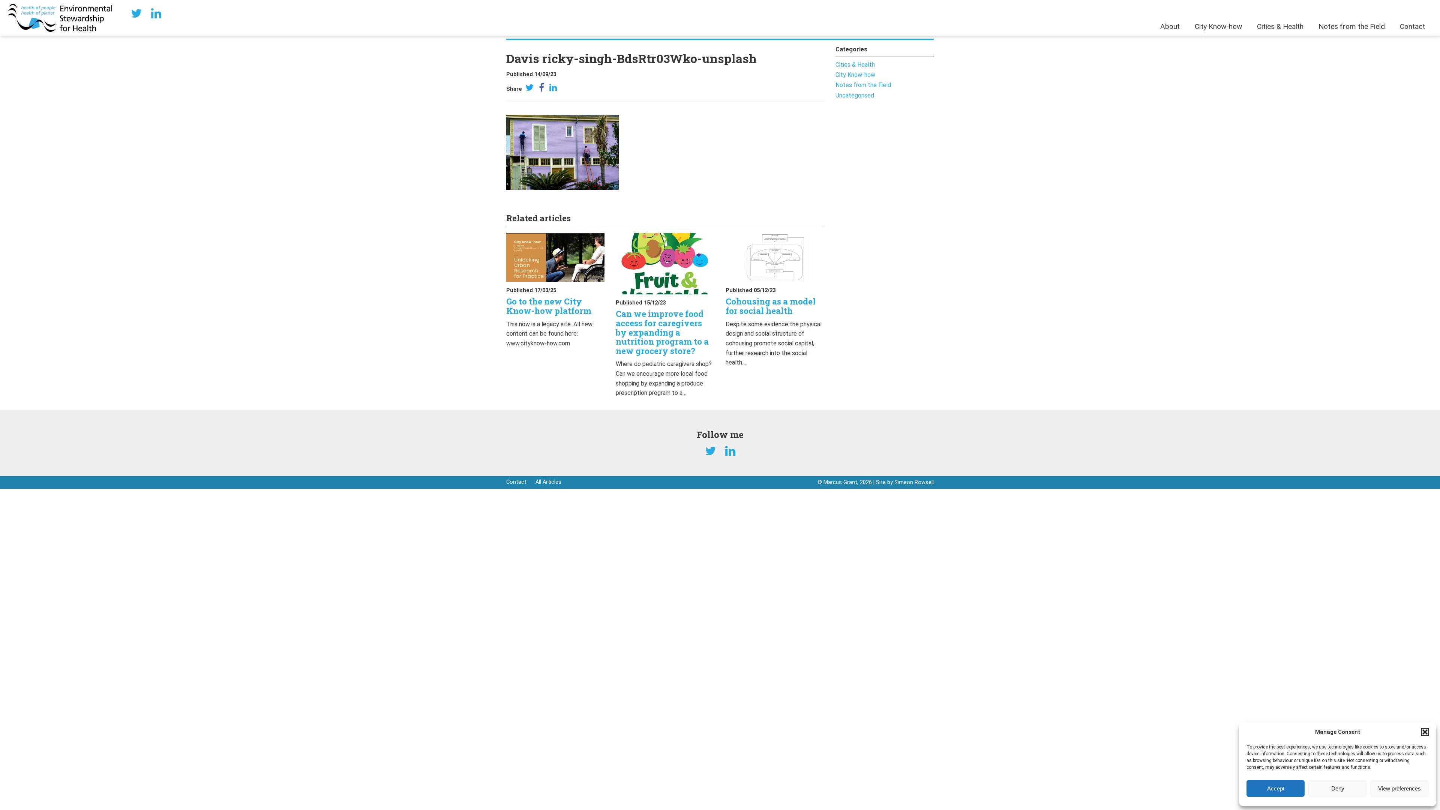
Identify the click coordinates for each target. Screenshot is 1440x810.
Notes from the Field (1351, 26)
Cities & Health (1280, 26)
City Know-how (1218, 26)
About (1170, 26)
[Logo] (60, 17)
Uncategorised (855, 95)
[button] (1425, 732)
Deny (1337, 788)
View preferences (1399, 788)
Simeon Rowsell (914, 482)
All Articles (548, 482)
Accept (1275, 788)
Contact (1412, 26)
